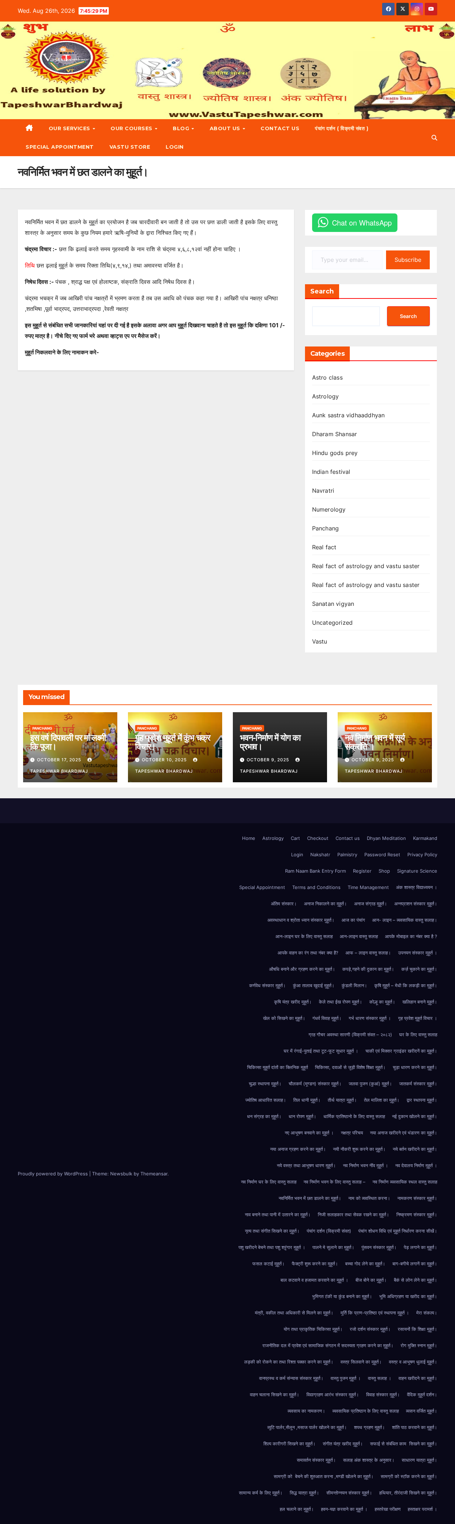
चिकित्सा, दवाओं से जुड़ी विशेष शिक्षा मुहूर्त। (350, 1067)
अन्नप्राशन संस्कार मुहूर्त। (415, 903)
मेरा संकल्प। (426, 1313)
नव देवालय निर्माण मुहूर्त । (416, 1165)
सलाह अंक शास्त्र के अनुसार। (369, 1460)
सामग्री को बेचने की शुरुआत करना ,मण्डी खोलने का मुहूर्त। (324, 1476)
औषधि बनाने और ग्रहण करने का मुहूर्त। (302, 969)
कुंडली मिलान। (354, 985)
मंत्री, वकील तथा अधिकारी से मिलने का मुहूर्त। (294, 1313)
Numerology (329, 509)
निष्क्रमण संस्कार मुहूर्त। (416, 1214)
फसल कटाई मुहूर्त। (268, 1263)
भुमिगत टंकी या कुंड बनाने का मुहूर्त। (342, 1296)
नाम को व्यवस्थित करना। (369, 1198)
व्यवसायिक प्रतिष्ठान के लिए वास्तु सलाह (365, 1411)
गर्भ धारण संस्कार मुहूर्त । (370, 1018)
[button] (434, 137)
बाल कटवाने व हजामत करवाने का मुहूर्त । (314, 1280)
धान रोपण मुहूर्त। (302, 1116)
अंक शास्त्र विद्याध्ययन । (416, 887)
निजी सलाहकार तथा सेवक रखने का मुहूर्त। (353, 1214)
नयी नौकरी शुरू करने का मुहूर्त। (359, 1149)
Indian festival (331, 471)
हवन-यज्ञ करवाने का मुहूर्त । (344, 1509)
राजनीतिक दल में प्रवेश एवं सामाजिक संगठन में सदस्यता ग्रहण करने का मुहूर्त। (328, 1345)
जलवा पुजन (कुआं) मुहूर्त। (370, 1083)
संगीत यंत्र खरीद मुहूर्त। (343, 1443)
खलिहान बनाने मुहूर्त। (419, 1002)
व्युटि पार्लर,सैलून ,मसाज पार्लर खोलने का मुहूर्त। (307, 1427)
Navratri (323, 490)
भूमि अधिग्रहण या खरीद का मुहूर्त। (408, 1296)
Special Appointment (60, 147)
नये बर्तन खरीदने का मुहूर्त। (415, 1149)
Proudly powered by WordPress (53, 1173)
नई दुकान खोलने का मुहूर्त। (414, 1116)
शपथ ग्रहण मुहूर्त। (369, 1427)
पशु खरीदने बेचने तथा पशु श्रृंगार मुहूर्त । (272, 1247)
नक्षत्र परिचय (352, 1133)
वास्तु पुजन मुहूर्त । (346, 1378)
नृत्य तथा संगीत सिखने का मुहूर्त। (272, 1231)
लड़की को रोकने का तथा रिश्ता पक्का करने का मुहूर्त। (288, 1362)
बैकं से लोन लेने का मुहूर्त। (415, 1280)
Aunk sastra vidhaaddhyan (348, 415)
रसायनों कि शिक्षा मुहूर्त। (417, 1329)
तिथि (30, 265)
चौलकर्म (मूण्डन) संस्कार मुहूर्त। (315, 1083)
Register (362, 871)
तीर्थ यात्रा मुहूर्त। (342, 1100)
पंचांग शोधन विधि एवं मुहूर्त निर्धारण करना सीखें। (397, 1231)
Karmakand (425, 838)
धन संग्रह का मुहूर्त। (264, 1116)
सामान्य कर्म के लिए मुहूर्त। (261, 1493)
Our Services (70, 128)
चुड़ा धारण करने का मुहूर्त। (415, 1067)
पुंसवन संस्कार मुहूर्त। (379, 1247)
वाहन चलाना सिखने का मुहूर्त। (274, 1394)
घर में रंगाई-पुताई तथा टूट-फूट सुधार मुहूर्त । (321, 1051)
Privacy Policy (422, 854)
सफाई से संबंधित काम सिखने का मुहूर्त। (403, 1443)
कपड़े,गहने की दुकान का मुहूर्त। (368, 969)
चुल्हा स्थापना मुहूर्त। (265, 1083)
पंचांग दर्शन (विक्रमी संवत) (329, 1231)
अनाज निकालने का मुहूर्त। (325, 903)
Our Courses (132, 128)
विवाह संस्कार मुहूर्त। (383, 1394)
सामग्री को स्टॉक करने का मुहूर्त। (409, 1476)
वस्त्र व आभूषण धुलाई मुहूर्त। (413, 1362)
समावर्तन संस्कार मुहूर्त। (316, 1460)
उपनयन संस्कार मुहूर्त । (417, 953)
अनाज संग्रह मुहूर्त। (370, 903)
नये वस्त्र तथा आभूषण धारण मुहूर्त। (306, 1165)
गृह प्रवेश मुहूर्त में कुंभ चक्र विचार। (172, 742)
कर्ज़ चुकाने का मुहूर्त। (419, 969)
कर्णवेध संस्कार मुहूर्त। (267, 985)
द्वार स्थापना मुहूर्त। (422, 1100)
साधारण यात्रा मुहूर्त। (419, 1460)
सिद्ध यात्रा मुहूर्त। (304, 1493)
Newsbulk (121, 1173)
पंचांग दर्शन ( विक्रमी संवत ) (341, 128)
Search (322, 291)
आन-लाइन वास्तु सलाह (359, 936)
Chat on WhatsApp (362, 222)
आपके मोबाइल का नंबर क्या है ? (411, 936)
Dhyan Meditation (386, 838)
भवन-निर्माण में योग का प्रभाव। (270, 742)
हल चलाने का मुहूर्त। (297, 1509)
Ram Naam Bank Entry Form (315, 871)
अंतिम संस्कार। (284, 903)
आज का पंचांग (353, 920)
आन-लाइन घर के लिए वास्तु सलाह (304, 936)
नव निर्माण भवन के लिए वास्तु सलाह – (334, 1182)
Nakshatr (320, 854)
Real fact (324, 547)
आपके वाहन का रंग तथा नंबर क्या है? (308, 953)
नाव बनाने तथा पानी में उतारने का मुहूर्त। (278, 1214)
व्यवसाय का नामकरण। (306, 1411)
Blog (182, 128)
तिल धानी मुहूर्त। (307, 1100)
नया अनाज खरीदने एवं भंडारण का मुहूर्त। (403, 1133)
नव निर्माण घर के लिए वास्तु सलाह (268, 1182)
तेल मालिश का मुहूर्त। (382, 1100)
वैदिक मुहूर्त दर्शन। (422, 1394)
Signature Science (417, 871)
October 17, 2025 (59, 759)
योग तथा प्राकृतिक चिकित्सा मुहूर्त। (313, 1329)
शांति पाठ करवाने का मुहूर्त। (414, 1427)
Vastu (319, 641)
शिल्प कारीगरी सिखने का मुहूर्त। (289, 1443)
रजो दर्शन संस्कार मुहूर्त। (370, 1329)
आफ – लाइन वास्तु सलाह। (368, 953)
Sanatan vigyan (333, 603)
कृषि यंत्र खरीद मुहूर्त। (293, 1002)
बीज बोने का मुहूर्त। (371, 1280)
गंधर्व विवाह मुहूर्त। (327, 1018)
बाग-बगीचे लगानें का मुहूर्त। (414, 1263)
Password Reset (382, 854)
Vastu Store (129, 147)
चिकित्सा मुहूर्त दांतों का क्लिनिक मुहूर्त (277, 1067)
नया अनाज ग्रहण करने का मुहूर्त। (298, 1149)
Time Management (368, 887)
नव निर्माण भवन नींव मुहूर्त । (365, 1165)
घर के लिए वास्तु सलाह (418, 1034)
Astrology (325, 396)
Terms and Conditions (316, 887)
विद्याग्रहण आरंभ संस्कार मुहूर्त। (332, 1394)
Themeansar (153, 1173)
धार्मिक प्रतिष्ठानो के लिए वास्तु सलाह (354, 1116)
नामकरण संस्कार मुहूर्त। (417, 1198)
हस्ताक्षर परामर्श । (422, 1509)
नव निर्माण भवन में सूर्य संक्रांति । (375, 742)
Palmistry (347, 854)
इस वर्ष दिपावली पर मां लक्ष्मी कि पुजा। (68, 742)
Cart (295, 838)
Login (175, 147)
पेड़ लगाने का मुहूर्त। (420, 1247)
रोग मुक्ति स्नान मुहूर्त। (419, 1345)
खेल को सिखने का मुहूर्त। (284, 1018)
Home (248, 838)
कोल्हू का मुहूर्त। (382, 1002)
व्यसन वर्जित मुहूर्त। (421, 1411)
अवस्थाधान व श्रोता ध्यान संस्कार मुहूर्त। (300, 920)
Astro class (327, 377)
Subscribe (408, 259)
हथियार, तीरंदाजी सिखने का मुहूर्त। (408, 1493)
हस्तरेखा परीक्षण (388, 1509)
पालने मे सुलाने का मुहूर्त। (333, 1247)
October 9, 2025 (268, 759)
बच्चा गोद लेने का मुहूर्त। (365, 1263)
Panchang (325, 528)
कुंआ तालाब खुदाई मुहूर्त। (313, 985)
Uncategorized (332, 622)
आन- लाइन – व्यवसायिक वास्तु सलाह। (404, 920)
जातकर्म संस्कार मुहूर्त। (418, 1083)
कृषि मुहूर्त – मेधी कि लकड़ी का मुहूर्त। (405, 985)
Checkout (317, 838)
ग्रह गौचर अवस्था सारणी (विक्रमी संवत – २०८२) (350, 1034)
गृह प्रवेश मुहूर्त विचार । (417, 1018)
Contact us (280, 128)
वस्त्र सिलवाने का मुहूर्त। (361, 1362)
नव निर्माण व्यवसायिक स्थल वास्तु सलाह (405, 1182)
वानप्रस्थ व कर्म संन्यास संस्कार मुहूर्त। (291, 1378)
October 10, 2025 (165, 759)
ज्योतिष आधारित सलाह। (265, 1100)
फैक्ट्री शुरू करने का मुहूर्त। (315, 1263)
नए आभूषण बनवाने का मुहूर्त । (309, 1133)
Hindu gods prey (335, 452)
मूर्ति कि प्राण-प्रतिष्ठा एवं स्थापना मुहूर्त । (375, 1313)
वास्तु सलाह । (379, 1378)
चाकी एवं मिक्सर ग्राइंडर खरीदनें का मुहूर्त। (401, 1051)
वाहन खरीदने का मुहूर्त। (417, 1378)
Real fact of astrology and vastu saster (366, 566)
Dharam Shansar (334, 434)
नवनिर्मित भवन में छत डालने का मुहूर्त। (310, 1198)
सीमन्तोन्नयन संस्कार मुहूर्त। (349, 1493)
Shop (384, 871)
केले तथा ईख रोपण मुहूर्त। (340, 1002)
